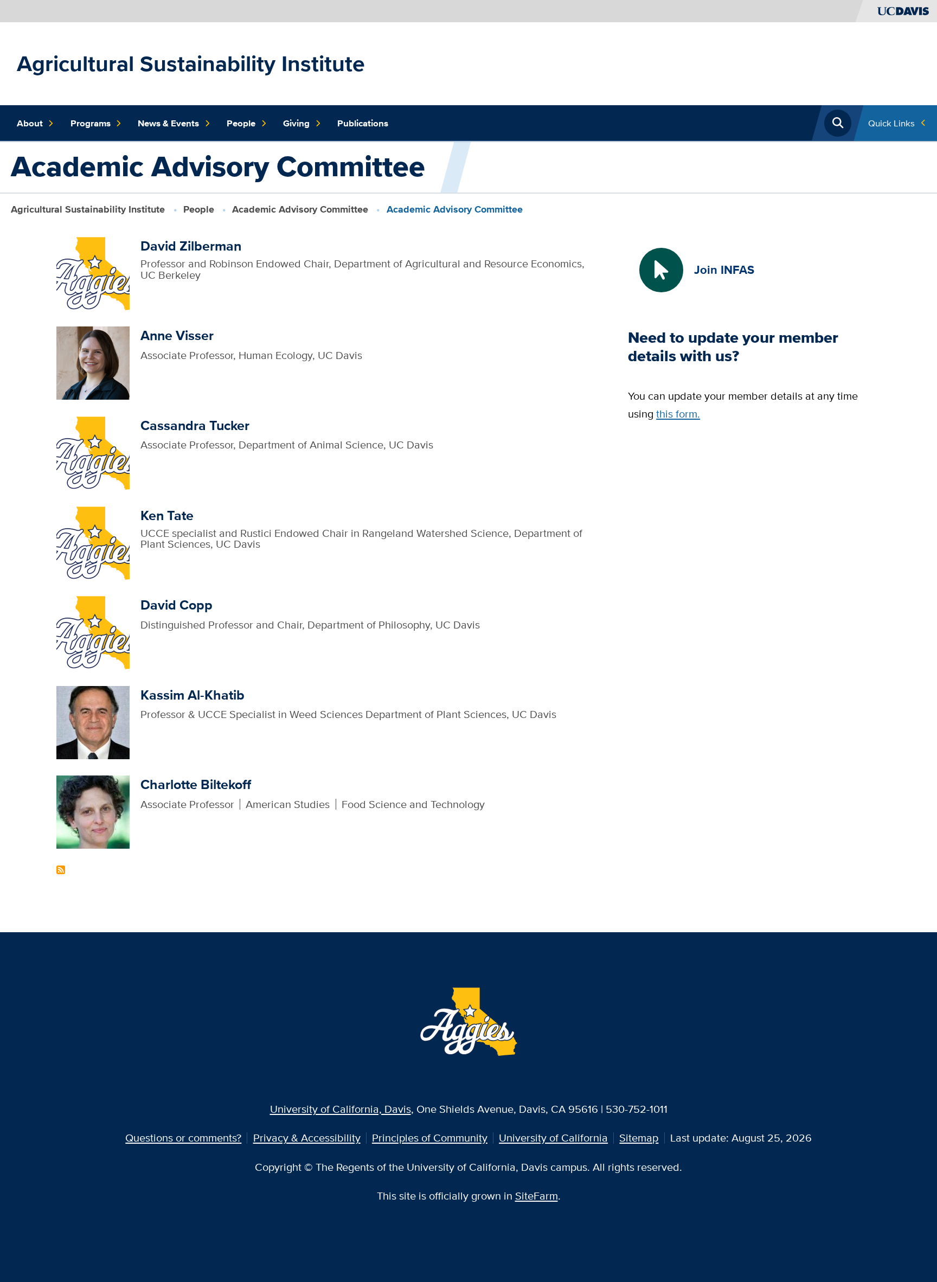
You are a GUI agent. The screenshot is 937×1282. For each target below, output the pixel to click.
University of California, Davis (340, 1109)
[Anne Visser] (93, 362)
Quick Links (891, 123)
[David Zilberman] (93, 272)
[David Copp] (93, 631)
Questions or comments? (183, 1137)
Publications (362, 123)
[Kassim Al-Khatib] (93, 721)
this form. (678, 413)
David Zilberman (190, 246)
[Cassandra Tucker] (93, 451)
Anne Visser (177, 335)
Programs (90, 123)
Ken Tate (167, 515)
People (241, 123)
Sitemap (638, 1137)
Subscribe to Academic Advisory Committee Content (60, 870)
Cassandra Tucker (194, 425)
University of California (553, 1137)
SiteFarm (536, 1195)
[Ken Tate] (93, 541)
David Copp (176, 605)
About (30, 123)
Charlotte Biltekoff (195, 784)
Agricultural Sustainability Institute (191, 63)
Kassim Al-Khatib (192, 695)
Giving (296, 123)
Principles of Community (429, 1137)
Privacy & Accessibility (307, 1137)
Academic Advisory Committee (300, 209)
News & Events (168, 123)
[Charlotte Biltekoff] (93, 811)
